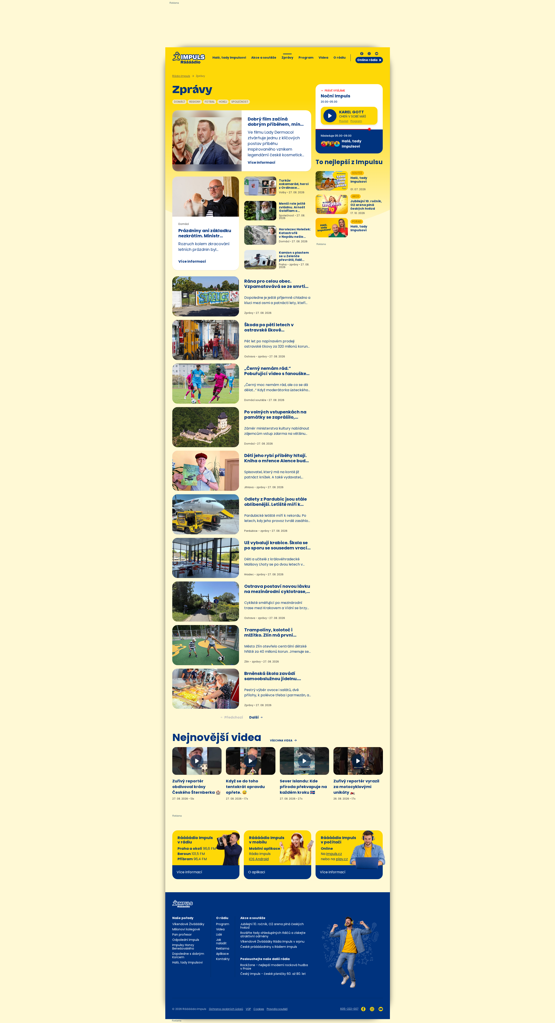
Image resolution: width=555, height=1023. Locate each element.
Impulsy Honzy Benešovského (183, 946)
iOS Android (259, 859)
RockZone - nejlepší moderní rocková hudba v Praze (274, 966)
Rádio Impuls (181, 76)
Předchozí (233, 717)
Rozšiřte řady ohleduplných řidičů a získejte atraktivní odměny (273, 934)
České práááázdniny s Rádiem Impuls (268, 946)
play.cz (342, 859)
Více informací (261, 162)
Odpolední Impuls (185, 939)
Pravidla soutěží (277, 1009)
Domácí (179, 102)
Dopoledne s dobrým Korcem (188, 955)
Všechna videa (281, 740)
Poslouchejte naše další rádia (265, 959)
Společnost (239, 102)
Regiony (194, 102)
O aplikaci (256, 872)
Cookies (258, 1009)
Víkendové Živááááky (188, 924)
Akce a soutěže (263, 57)
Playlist (343, 121)
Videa (323, 57)
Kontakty (223, 959)
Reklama (222, 948)
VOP (248, 1009)
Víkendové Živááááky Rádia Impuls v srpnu (272, 941)
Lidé (219, 934)
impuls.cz (334, 853)
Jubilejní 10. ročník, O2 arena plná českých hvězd (272, 925)
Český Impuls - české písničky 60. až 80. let (273, 973)
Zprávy (287, 57)
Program (306, 57)
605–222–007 (349, 1009)
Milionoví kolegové (186, 929)
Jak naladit (221, 941)
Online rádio (367, 60)
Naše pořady (182, 918)
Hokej (223, 102)
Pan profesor (182, 934)
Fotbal (210, 102)
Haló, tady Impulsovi (229, 57)
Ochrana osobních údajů (226, 1009)
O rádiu (222, 918)
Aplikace (222, 953)
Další (254, 717)
